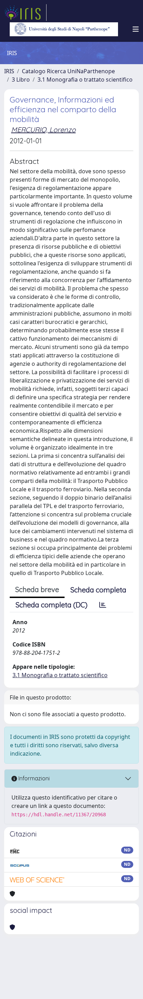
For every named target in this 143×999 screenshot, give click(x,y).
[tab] (102, 605)
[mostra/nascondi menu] (136, 29)
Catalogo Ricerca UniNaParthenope (68, 71)
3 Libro (21, 79)
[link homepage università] (64, 29)
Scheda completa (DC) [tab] (51, 604)
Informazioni (33, 778)
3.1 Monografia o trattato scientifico (85, 79)
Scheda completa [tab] (98, 589)
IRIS (9, 71)
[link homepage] (25, 12)
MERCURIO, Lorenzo (43, 129)
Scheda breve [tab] (37, 589)
